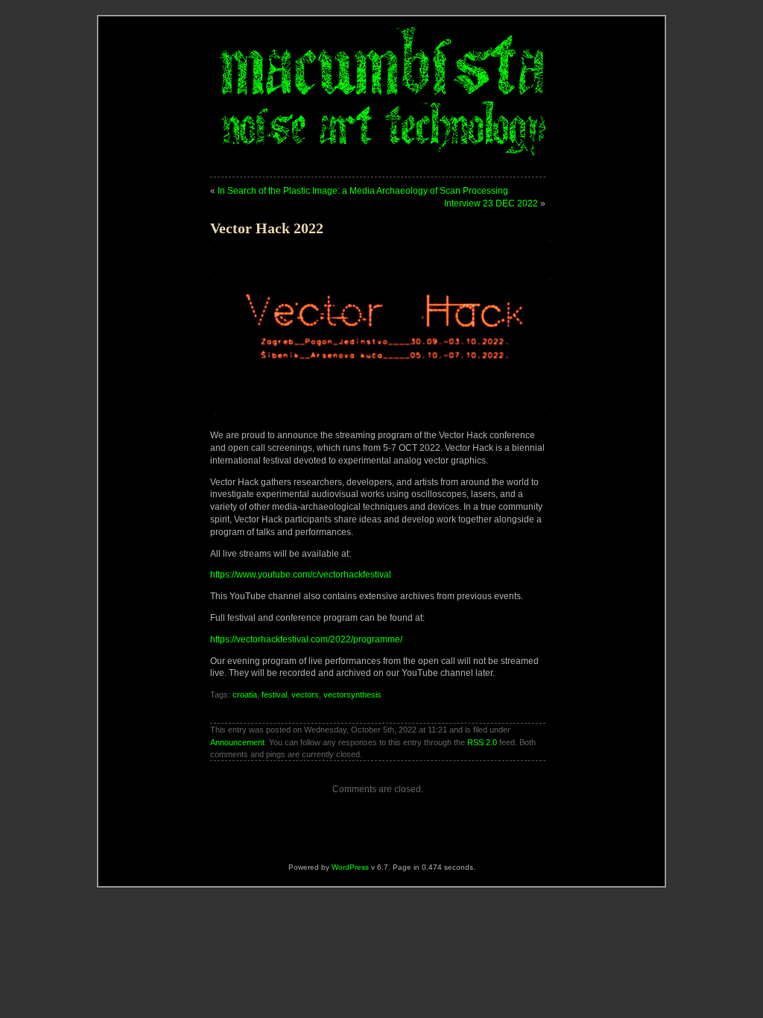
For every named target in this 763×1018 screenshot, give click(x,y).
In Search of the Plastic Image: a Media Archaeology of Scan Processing (363, 191)
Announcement (237, 742)
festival (274, 694)
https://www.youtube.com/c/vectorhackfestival (300, 574)
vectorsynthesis (352, 694)
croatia (244, 694)
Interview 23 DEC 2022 (491, 203)
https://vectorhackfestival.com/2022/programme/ (306, 639)
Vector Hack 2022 (266, 228)
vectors (305, 694)
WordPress (350, 867)
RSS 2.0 (482, 742)
